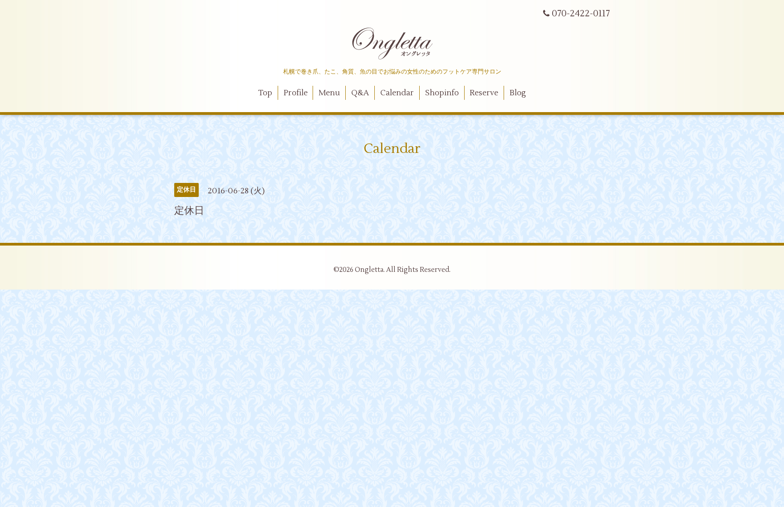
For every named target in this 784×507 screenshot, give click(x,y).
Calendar (397, 93)
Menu (329, 93)
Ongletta (369, 270)
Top (265, 93)
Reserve (484, 93)
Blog (518, 93)
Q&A (360, 93)
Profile (296, 93)
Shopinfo (442, 93)
